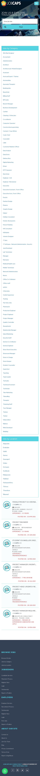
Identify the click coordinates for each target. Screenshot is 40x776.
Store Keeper (7, 361)
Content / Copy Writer (10, 131)
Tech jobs (6, 381)
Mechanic (6, 260)
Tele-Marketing (7, 392)
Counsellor (6, 139)
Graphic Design (7, 209)
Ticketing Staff (7, 404)
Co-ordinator (7, 119)
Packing (5, 299)
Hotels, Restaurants (9, 221)
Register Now (5, 682)
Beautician (6, 92)
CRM (4, 143)
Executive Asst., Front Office (12, 193)
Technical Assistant (9, 384)
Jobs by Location (6, 665)
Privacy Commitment (7, 748)
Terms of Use (5, 752)
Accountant (6, 57)
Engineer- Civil (7, 178)
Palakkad (5, 478)
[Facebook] (12, 770)
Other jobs (6, 291)
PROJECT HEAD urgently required (24, 587)
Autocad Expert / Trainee (10, 76)
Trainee (5, 412)
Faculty (5, 197)
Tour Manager (7, 408)
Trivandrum (6, 490)
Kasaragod (6, 459)
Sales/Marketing (8, 334)
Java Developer (7, 248)
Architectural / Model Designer (12, 68)
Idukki (5, 451)
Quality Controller (8, 322)
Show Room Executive (10, 349)
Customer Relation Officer (11, 146)
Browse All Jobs (6, 658)
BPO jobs (6, 100)
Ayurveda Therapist (9, 84)
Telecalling (6, 396)
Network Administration (10, 271)
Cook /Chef (6, 135)
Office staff (6, 283)
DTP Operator (7, 170)
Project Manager (8, 318)
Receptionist (7, 326)
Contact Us (4, 734)
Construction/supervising (11, 127)
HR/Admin (6, 232)
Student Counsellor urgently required (24, 540)
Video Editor (7, 420)
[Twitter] (22, 770)
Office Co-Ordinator (9, 279)
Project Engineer (8, 314)
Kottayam (6, 467)
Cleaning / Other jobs (9, 115)
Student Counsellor (9, 365)
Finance (5, 205)
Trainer (5, 416)
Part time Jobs (7, 303)
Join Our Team (5, 741)
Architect (6, 65)
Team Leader (7, 377)
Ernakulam (6, 447)
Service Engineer (8, 345)
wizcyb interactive (20, 766)
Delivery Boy (7, 158)
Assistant (6, 72)
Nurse (5, 275)
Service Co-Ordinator (9, 342)
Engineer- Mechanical (9, 182)
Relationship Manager (9, 330)
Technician (6, 388)
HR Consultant (7, 228)
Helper (5, 213)
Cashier (5, 111)
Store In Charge (8, 357)
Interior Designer (8, 236)
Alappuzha (6, 443)
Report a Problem (6, 693)
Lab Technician (7, 252)
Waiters (5, 423)
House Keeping (7, 225)
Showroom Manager (9, 353)
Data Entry (6, 154)
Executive (6, 185)
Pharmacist (6, 306)
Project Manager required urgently (24, 611)
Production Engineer (9, 310)
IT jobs (5, 240)
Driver (5, 166)
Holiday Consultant (9, 217)
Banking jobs (7, 88)
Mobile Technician (8, 267)
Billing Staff (6, 96)
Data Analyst (7, 150)
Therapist (6, 400)
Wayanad (6, 494)
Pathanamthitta (8, 482)
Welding (5, 431)
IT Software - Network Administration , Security (17, 244)
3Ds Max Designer (8, 53)
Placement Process (7, 679)
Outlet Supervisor (8, 295)
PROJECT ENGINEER (20, 522)
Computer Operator (9, 123)
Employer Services (6, 703)
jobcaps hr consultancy (12, 764)
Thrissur (5, 486)
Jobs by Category (6, 661)
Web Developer (8, 427)
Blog (2, 745)
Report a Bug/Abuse (7, 755)
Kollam (5, 463)
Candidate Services (7, 675)
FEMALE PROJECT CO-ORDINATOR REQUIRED (24, 502)
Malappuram (6, 475)
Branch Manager (8, 104)
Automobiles (7, 80)
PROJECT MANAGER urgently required (24, 564)
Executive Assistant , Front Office (13, 189)
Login (3, 686)
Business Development (10, 107)
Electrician (6, 174)
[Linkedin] (27, 770)
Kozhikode (6, 471)
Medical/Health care (9, 264)
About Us (4, 738)
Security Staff (7, 338)
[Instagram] (17, 770)
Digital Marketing (8, 162)
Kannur (5, 455)
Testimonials (5, 689)
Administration (7, 61)
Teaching (6, 373)
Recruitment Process (7, 707)
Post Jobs (4, 721)
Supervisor (6, 369)
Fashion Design (7, 201)
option (5, 287)
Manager (5, 256)
